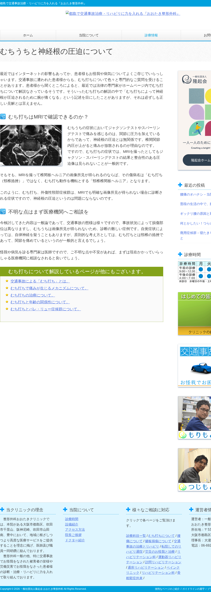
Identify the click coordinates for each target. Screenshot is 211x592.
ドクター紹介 (75, 540)
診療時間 (71, 519)
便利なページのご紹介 (167, 588)
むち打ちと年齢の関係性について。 (40, 302)
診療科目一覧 (136, 535)
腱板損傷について (158, 541)
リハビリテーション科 (158, 572)
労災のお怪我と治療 (160, 551)
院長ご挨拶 (73, 535)
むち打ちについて (161, 535)
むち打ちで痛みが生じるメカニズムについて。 (49, 288)
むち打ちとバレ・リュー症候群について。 (46, 309)
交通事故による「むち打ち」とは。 (40, 281)
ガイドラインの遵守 (193, 588)
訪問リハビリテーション (163, 562)
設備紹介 (71, 524)
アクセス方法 (75, 529)
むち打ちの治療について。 (33, 295)
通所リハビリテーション (146, 567)
